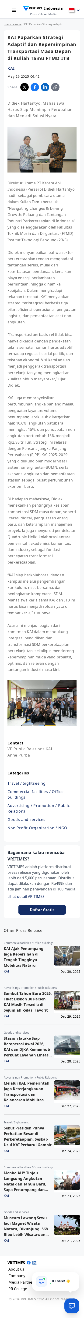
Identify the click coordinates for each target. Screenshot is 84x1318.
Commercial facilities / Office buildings (35, 794)
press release (12, 24)
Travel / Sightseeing (26, 783)
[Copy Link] (55, 87)
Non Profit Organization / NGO (37, 827)
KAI (10, 68)
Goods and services (26, 819)
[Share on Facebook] (35, 87)
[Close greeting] (74, 1277)
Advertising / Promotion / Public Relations (38, 808)
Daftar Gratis (42, 909)
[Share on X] (24, 87)
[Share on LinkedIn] (45, 87)
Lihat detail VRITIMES (26, 896)
